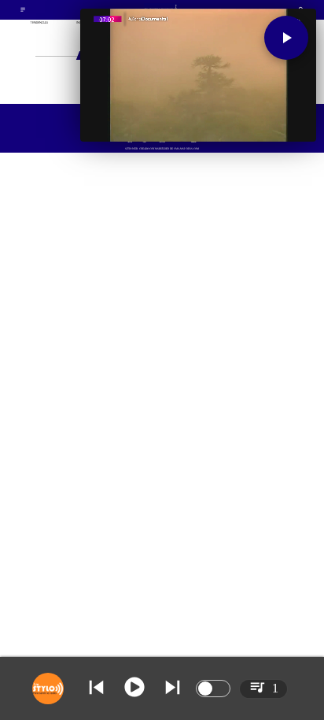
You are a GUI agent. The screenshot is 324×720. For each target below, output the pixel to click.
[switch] (213, 688)
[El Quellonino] (23, 11)
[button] (286, 38)
